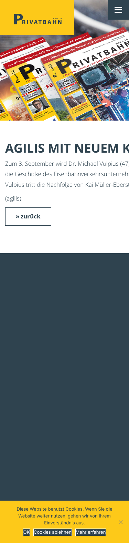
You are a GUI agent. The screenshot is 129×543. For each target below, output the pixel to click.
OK (26, 532)
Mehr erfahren (91, 532)
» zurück (28, 216)
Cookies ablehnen (53, 532)
